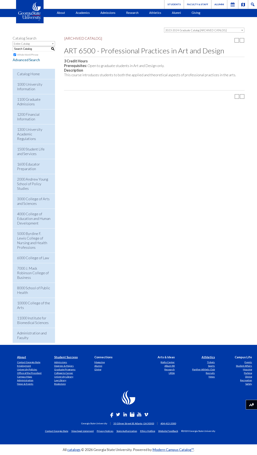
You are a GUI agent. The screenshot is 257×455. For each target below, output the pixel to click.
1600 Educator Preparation (28, 166)
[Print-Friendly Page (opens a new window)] (237, 40)
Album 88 (169, 365)
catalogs (74, 449)
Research (132, 12)
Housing (247, 369)
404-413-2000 (168, 423)
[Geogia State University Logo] (30, 11)
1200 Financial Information (28, 116)
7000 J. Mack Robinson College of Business (33, 273)
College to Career (63, 373)
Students (174, 4)
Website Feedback (168, 431)
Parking (248, 373)
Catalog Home (28, 74)
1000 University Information (29, 86)
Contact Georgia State (28, 362)
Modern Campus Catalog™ (173, 449)
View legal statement (82, 431)
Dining (248, 376)
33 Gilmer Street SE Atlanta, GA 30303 (133, 423)
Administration (25, 380)
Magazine (99, 362)
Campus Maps (24, 376)
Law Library (60, 380)
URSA (172, 373)
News (212, 376)
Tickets (211, 362)
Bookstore (60, 383)
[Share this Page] (231, 40)
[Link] (243, 4)
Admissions (107, 12)
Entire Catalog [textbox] (22, 43)
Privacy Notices (105, 431)
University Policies (27, 369)
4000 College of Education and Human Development (33, 218)
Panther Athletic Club (203, 369)
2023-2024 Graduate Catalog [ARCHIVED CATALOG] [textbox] (196, 30)
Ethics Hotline (147, 431)
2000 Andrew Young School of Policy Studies (32, 184)
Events (248, 362)
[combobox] (204, 30)
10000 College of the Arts (33, 305)
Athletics (155, 12)
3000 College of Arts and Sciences (33, 201)
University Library (63, 376)
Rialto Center (168, 362)
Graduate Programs (64, 369)
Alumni (219, 4)
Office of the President (29, 373)
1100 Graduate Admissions (29, 101)
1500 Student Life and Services (31, 151)
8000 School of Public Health (33, 290)
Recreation (246, 380)
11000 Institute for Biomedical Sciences (33, 320)
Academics (83, 12)
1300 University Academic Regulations (29, 134)
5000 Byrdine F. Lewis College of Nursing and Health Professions (32, 240)
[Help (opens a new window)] (242, 40)
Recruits (210, 373)
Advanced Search (26, 60)
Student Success (66, 357)
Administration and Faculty (32, 335)
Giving (196, 12)
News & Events (25, 383)
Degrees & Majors (64, 365)
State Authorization (126, 431)
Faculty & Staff (197, 4)
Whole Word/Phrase (27, 54)
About (61, 12)
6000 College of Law (33, 258)
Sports (211, 365)
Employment (24, 365)
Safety (248, 383)
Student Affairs (244, 365)
